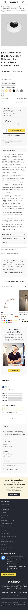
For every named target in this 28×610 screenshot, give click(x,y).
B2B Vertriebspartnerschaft (8, 536)
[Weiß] (2, 322)
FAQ (2, 518)
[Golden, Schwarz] (27, 321)
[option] (7, 75)
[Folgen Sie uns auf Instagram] (11, 595)
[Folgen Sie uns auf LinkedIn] (14, 595)
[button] (14, 494)
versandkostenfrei (14, 124)
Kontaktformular (7, 433)
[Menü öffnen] (2, 2)
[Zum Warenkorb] (25, 2)
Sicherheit (3, 512)
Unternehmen (4, 531)
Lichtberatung (5, 533)
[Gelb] (4, 322)
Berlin (11, 587)
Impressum (5, 592)
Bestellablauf (4, 515)
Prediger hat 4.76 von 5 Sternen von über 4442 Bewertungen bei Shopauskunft (16, 568)
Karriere (3, 539)
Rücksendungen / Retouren (8, 520)
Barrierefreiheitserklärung (8, 547)
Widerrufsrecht (5, 509)
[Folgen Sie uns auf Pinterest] (17, 595)
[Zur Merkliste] (23, 2)
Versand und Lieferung (7, 507)
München (18, 588)
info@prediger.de (7, 451)
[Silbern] (2, 320)
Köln (12, 588)
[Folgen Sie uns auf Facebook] (8, 595)
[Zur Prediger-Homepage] (14, 2)
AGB (19, 592)
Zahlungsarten (5, 504)
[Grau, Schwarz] (25, 321)
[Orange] (11, 320)
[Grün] (6, 322)
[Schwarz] (9, 320)
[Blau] (6, 320)
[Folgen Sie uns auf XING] (20, 595)
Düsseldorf (16, 587)
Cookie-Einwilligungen (7, 550)
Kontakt (25, 592)
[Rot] (4, 320)
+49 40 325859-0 (7, 441)
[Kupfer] (11, 322)
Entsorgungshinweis (6, 523)
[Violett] (9, 322)
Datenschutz (13, 592)
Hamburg (7, 587)
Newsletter (4, 544)
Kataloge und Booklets (7, 541)
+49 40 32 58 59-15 (7, 446)
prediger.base (5, 49)
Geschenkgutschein (6, 526)
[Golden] (16, 320)
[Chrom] (13, 320)
